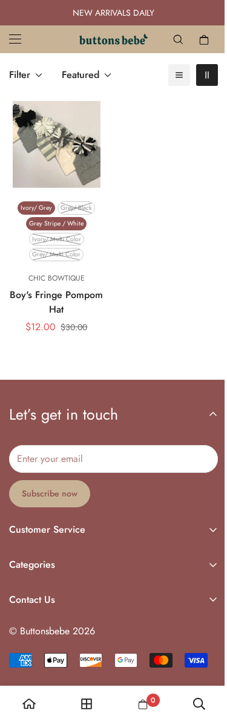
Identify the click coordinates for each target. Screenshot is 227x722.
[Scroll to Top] (205, 658)
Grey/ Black (76, 207)
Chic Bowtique (56, 278)
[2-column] (207, 75)
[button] (204, 39)
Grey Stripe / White (56, 223)
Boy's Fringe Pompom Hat (56, 302)
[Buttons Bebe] (113, 39)
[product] (29, 704)
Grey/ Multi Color (56, 254)
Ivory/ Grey (36, 207)
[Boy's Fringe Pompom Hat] (56, 144)
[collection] (87, 704)
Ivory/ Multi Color (56, 239)
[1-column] (179, 75)
